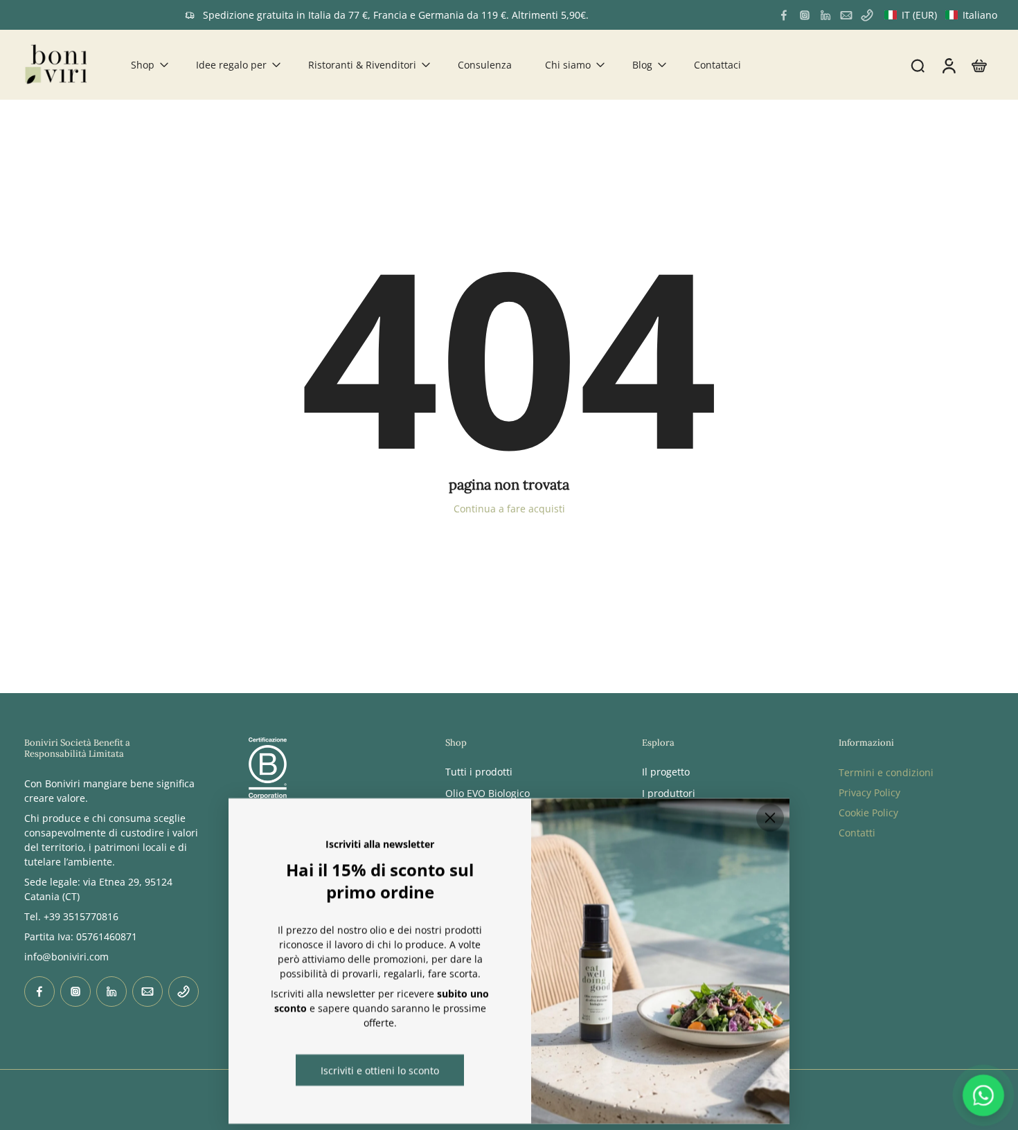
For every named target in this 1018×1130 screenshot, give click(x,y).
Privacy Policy (869, 792)
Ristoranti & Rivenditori (362, 64)
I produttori (668, 793)
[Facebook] (784, 15)
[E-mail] (846, 15)
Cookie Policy (868, 812)
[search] (917, 65)
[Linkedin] (825, 15)
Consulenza (485, 64)
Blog (642, 64)
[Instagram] (804, 15)
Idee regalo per (231, 64)
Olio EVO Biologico (487, 793)
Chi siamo (568, 64)
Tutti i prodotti (478, 771)
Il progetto (666, 771)
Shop (142, 64)
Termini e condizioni (886, 772)
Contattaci (717, 64)
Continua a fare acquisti (509, 508)
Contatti (857, 832)
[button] (940, 15)
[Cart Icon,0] (978, 65)
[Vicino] (770, 818)
